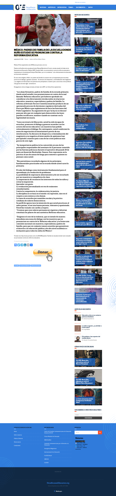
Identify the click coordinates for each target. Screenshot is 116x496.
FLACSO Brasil (48, 455)
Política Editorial (18, 438)
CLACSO (46, 462)
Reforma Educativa (36, 265)
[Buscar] (100, 432)
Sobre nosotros (18, 435)
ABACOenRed (47, 440)
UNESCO (46, 459)
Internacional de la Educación (52, 452)
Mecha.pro (59, 491)
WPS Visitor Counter (85, 449)
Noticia (43, 59)
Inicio (15, 431)
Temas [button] (70, 7)
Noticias (43, 7)
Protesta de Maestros (25, 265)
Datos (90, 7)
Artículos (51, 7)
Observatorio (17, 442)
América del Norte (34, 59)
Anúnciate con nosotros (80, 2)
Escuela (16, 265)
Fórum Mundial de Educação (51, 436)
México (40, 59)
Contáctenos (17, 445)
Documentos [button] (81, 7)
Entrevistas (62, 7)
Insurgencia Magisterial (50, 448)
